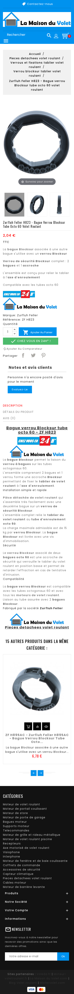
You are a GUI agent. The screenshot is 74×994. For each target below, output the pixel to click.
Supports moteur (16, 826)
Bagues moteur (15, 822)
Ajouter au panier (37, 332)
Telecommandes (16, 830)
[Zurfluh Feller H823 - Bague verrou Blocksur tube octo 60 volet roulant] (14, 204)
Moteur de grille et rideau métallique (31, 835)
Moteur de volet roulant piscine (27, 839)
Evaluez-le (20, 389)
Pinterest (43, 355)
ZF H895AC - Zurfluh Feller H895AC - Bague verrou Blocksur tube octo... (37, 738)
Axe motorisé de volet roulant (26, 848)
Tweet (33, 355)
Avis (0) (9, 418)
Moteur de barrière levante (24, 887)
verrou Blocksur (20, 553)
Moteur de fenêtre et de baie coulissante (35, 861)
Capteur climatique (18, 874)
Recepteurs (12, 843)
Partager (23, 355)
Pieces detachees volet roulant (27, 878)
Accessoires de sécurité (21, 870)
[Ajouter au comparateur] (37, 726)
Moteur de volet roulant (21, 804)
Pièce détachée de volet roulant (30, 498)
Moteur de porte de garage (24, 817)
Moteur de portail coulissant (25, 809)
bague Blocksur (20, 249)
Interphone (11, 856)
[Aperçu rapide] (46, 726)
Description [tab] (12, 406)
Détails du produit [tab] (18, 412)
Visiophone (11, 852)
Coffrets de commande (21, 865)
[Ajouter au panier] (28, 726)
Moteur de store (15, 813)
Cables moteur (14, 883)
